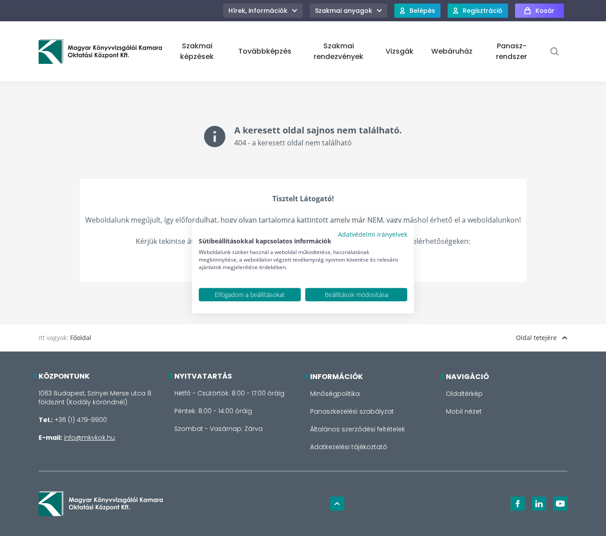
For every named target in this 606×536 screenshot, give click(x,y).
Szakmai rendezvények (338, 51)
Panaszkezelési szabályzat (352, 411)
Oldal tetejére (536, 337)
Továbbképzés (264, 51)
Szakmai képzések (197, 51)
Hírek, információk (257, 10)
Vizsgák (399, 51)
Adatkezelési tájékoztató (348, 446)
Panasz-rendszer (511, 51)
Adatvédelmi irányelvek (372, 234)
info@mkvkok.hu (89, 437)
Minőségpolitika (335, 393)
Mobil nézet (464, 411)
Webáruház (451, 51)
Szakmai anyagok (343, 10)
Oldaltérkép (464, 393)
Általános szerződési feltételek (357, 429)
